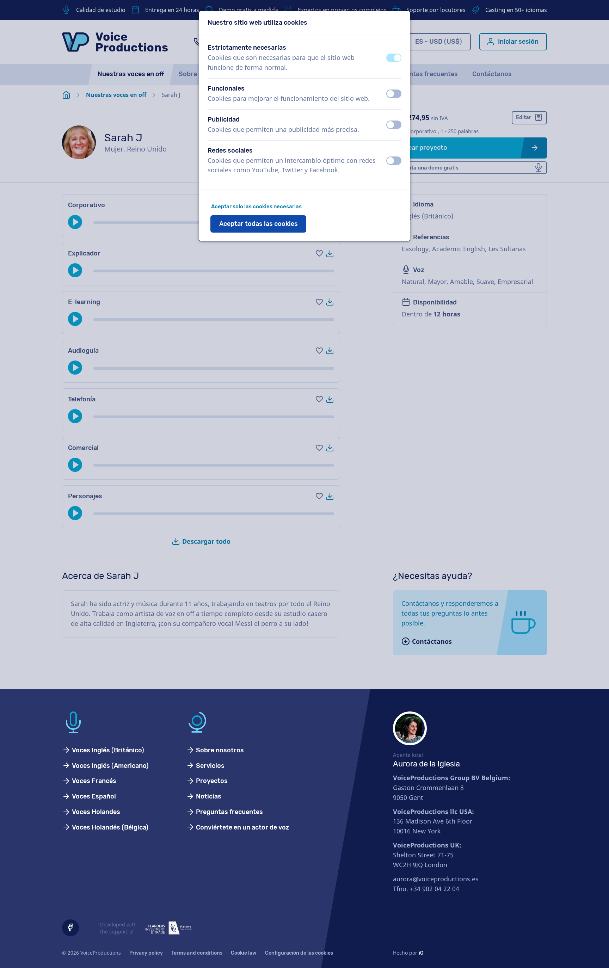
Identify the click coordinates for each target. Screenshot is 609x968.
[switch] (393, 58)
